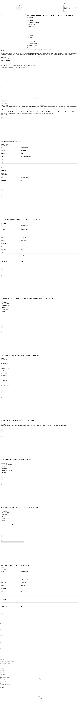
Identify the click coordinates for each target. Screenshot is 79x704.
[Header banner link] (39, 352)
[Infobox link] (39, 5)
